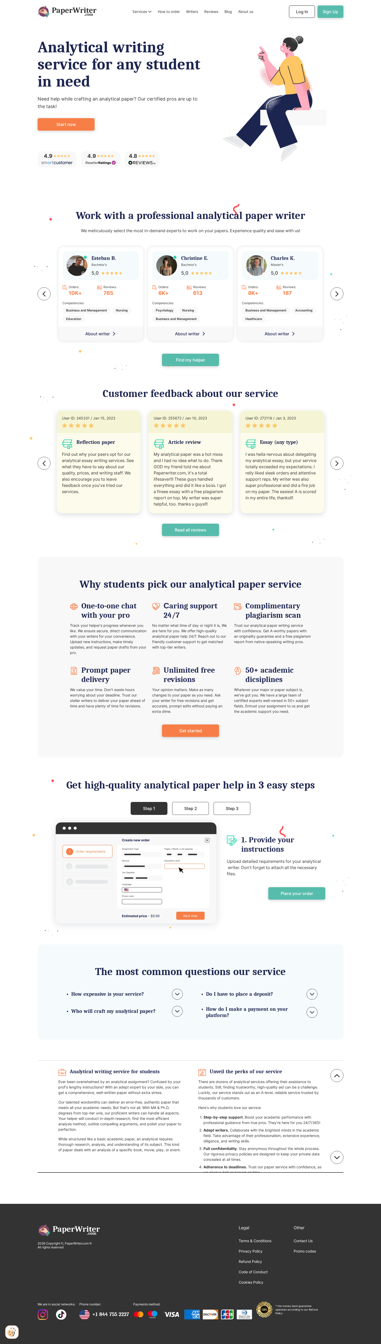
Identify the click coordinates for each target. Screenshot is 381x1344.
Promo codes (305, 1251)
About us (245, 11)
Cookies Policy (251, 1282)
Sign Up (330, 11)
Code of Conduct (253, 1272)
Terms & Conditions (255, 1241)
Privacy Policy (251, 1251)
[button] (142, 12)
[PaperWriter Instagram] (43, 1315)
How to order (169, 11)
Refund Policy (250, 1261)
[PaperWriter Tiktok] (61, 1315)
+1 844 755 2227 (110, 1314)
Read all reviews (190, 529)
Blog (228, 11)
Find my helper (190, 359)
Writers (192, 11)
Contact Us (303, 1241)
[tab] (149, 808)
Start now (66, 124)
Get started (190, 730)
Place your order (297, 893)
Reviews (211, 11)
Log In (302, 11)
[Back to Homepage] (67, 11)
